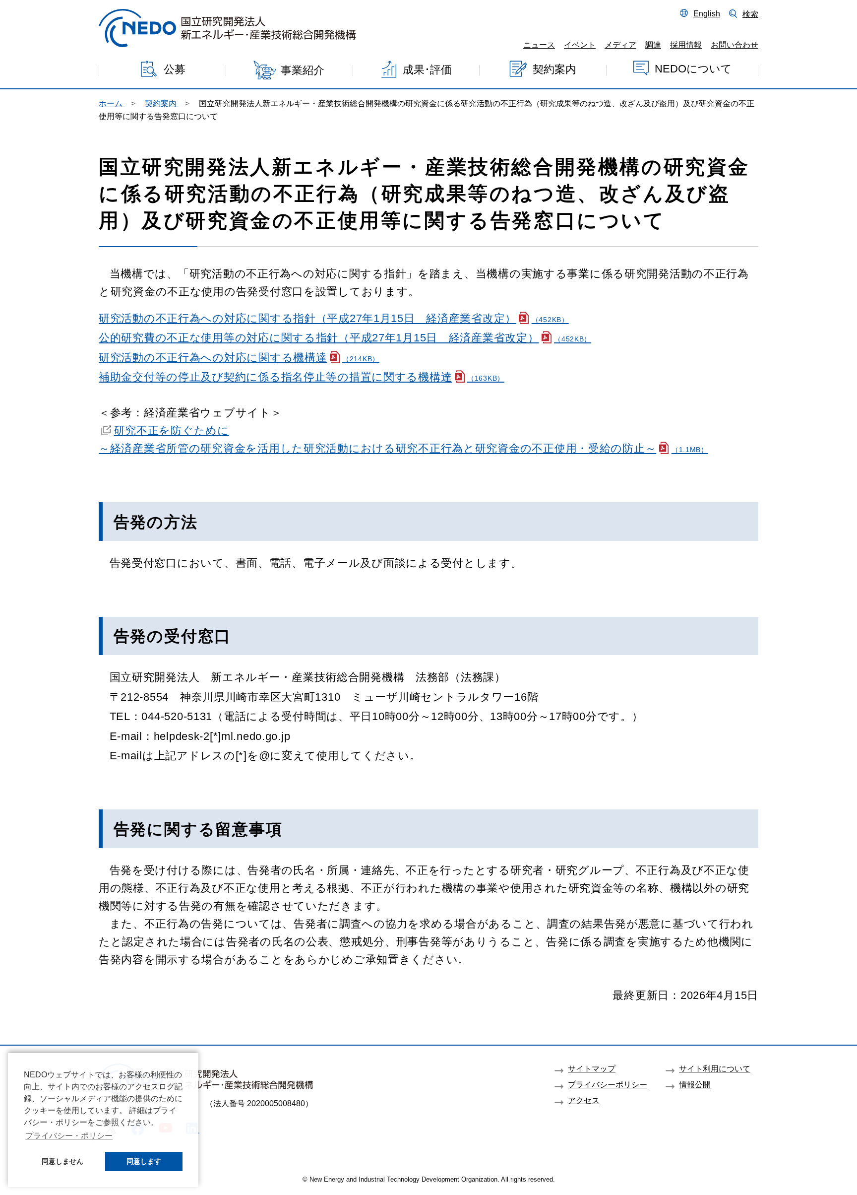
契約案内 (554, 69)
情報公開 (695, 1084)
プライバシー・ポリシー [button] (69, 1135)
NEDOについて (693, 69)
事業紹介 (302, 71)
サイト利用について (714, 1068)
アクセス (584, 1100)
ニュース (539, 44)
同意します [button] (143, 1161)
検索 (750, 13)
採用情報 (686, 44)
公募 (174, 70)
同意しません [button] (62, 1161)
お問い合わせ (734, 44)
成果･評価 (427, 70)
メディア (620, 44)
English (706, 13)
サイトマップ (591, 1068)
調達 (653, 44)
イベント (580, 44)
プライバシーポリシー (607, 1084)
